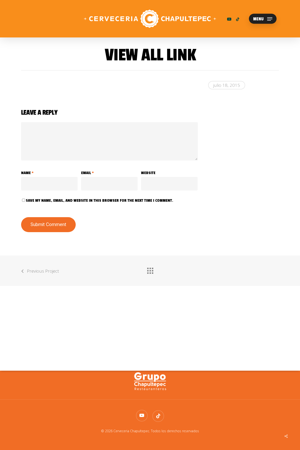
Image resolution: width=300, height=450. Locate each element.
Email (87, 172)
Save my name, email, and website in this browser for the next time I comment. (99, 200)
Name (27, 172)
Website (148, 172)
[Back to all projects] (150, 269)
